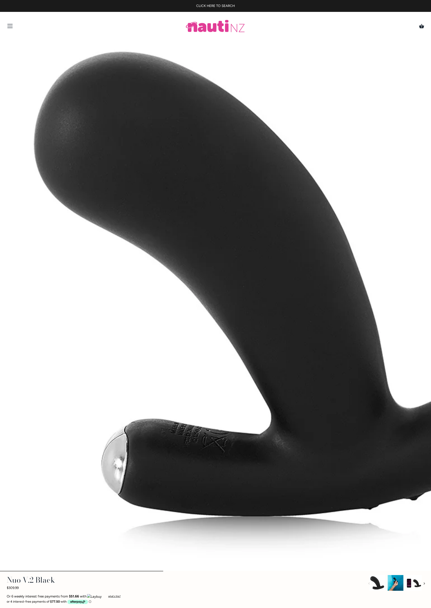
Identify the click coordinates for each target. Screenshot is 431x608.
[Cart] (421, 26)
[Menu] (10, 27)
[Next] (424, 583)
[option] (377, 584)
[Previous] (369, 583)
